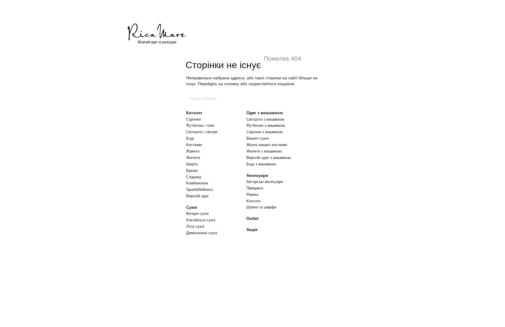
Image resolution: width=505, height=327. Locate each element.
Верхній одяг (197, 196)
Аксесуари (257, 175)
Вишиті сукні (257, 138)
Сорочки (193, 119)
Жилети (193, 157)
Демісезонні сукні (201, 233)
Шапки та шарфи (261, 207)
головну (231, 83)
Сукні (191, 207)
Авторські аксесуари (264, 181)
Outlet (252, 218)
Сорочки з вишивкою (264, 132)
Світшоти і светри (201, 132)
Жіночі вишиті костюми (266, 145)
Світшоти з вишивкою (265, 119)
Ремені (252, 194)
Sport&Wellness (199, 189)
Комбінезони (197, 183)
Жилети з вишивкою (264, 151)
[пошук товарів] (316, 98)
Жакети (192, 151)
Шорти (192, 164)
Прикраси (254, 188)
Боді (190, 138)
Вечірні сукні (197, 213)
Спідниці (193, 177)
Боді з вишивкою (261, 164)
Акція (251, 229)
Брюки (192, 170)
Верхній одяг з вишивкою (268, 157)
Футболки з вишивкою (265, 125)
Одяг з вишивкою (264, 112)
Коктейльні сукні (200, 220)
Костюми (194, 145)
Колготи (253, 201)
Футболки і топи (200, 125)
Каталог (194, 112)
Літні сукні (195, 226)
